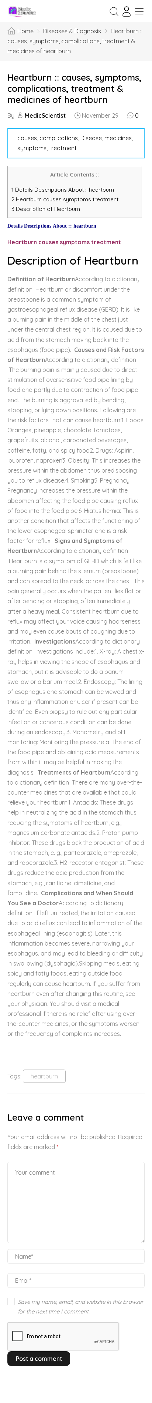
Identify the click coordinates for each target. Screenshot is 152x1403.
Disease (91, 138)
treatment (63, 148)
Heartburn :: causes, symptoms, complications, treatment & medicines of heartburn (74, 88)
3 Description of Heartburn (45, 208)
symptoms (31, 148)
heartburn (44, 1076)
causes (27, 138)
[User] (126, 11)
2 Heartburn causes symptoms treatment (65, 199)
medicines (118, 138)
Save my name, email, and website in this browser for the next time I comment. (81, 1306)
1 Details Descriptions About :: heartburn (62, 189)
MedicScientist (45, 115)
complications (58, 138)
